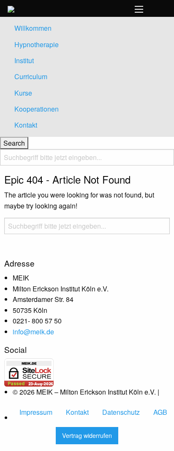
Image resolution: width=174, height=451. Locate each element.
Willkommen (33, 28)
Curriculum (30, 76)
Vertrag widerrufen (87, 435)
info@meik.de (33, 331)
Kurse (23, 93)
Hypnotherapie (36, 44)
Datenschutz (121, 412)
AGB (160, 412)
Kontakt (25, 125)
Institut (24, 60)
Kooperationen (36, 109)
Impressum (35, 412)
